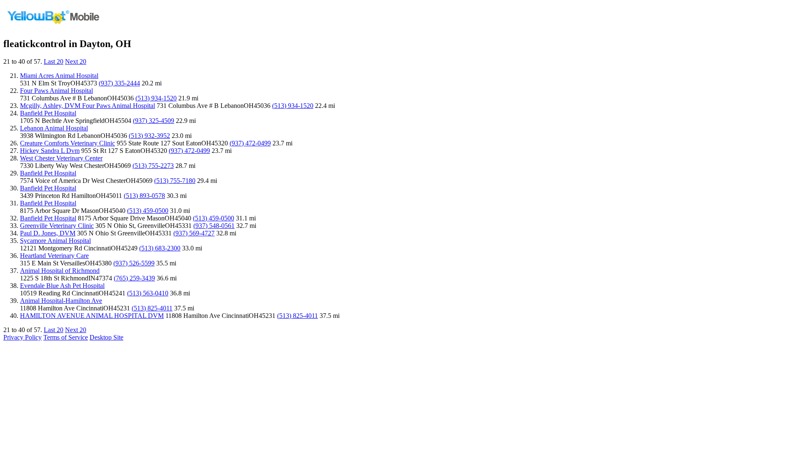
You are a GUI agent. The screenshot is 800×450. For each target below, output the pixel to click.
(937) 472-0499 (250, 143)
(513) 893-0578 (144, 195)
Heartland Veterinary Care (54, 255)
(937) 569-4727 (194, 233)
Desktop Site (106, 337)
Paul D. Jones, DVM (47, 233)
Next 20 (75, 61)
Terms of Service (65, 337)
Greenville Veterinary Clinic (57, 225)
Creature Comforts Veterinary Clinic (67, 143)
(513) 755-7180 (174, 180)
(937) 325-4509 (153, 120)
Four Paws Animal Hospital (56, 90)
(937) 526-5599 (134, 263)
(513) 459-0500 (147, 210)
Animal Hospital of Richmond (60, 270)
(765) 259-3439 (134, 278)
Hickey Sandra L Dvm (50, 150)
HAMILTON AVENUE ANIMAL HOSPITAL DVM (92, 315)
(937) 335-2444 (119, 83)
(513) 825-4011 (152, 308)
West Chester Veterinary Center (61, 158)
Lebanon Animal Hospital (54, 128)
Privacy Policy (22, 337)
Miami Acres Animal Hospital (59, 75)
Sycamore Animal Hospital (55, 240)
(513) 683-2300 (159, 248)
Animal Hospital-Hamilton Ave (61, 300)
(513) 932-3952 (149, 135)
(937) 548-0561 (214, 225)
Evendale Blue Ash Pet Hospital (62, 285)
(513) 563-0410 (147, 293)
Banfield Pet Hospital (48, 113)
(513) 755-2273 (153, 165)
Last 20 (53, 61)
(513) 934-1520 (156, 98)
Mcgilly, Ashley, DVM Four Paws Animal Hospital (87, 105)
